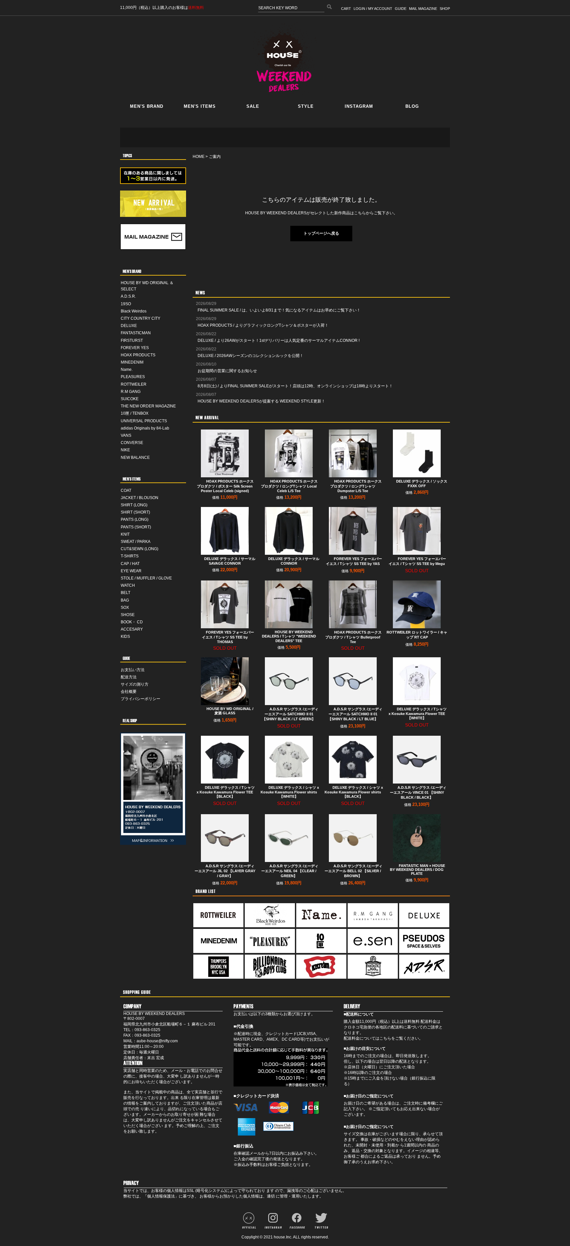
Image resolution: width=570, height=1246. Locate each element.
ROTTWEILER (133, 384)
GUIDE (400, 9)
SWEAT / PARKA (135, 541)
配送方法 (129, 677)
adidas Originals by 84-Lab (145, 428)
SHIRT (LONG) (134, 505)
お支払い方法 (132, 670)
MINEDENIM (132, 362)
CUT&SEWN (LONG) (139, 549)
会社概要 (129, 691)
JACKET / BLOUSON (139, 497)
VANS (126, 435)
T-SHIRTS (130, 556)
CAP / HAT (130, 563)
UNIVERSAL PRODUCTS (144, 421)
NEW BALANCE (135, 457)
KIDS (125, 636)
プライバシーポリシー (140, 699)
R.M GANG (131, 391)
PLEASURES (133, 376)
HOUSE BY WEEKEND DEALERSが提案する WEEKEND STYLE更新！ (261, 401)
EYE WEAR (131, 571)
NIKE (125, 450)
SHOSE (128, 614)
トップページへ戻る (321, 233)
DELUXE (129, 325)
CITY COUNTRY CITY (140, 318)
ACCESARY (132, 629)
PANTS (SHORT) (136, 527)
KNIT (125, 534)
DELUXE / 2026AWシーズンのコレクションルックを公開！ (250, 355)
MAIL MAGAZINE (423, 9)
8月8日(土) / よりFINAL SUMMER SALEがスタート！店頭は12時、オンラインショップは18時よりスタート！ (295, 386)
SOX (125, 607)
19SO (126, 304)
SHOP (445, 9)
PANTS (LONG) (134, 519)
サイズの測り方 (134, 684)
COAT (126, 490)
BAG (125, 600)
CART (346, 9)
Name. (127, 369)
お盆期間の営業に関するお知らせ (227, 371)
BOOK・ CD (132, 622)
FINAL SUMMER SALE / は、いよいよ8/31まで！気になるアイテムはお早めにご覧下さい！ (279, 310)
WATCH (128, 585)
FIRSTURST (132, 340)
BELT (125, 592)
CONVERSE (132, 442)
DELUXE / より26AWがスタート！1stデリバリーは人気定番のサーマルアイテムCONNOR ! (279, 340)
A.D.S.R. (128, 296)
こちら (385, 1038)
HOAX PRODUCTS (138, 355)
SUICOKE (130, 399)
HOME (199, 156)
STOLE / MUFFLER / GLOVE (146, 578)
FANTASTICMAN (136, 333)
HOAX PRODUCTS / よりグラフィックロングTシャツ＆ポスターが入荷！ (263, 325)
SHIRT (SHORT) (135, 512)
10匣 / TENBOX (134, 413)
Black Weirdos (133, 311)
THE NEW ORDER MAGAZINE (148, 406)
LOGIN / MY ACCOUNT (373, 9)
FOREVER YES (135, 347)
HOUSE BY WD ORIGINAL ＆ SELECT (147, 286)
